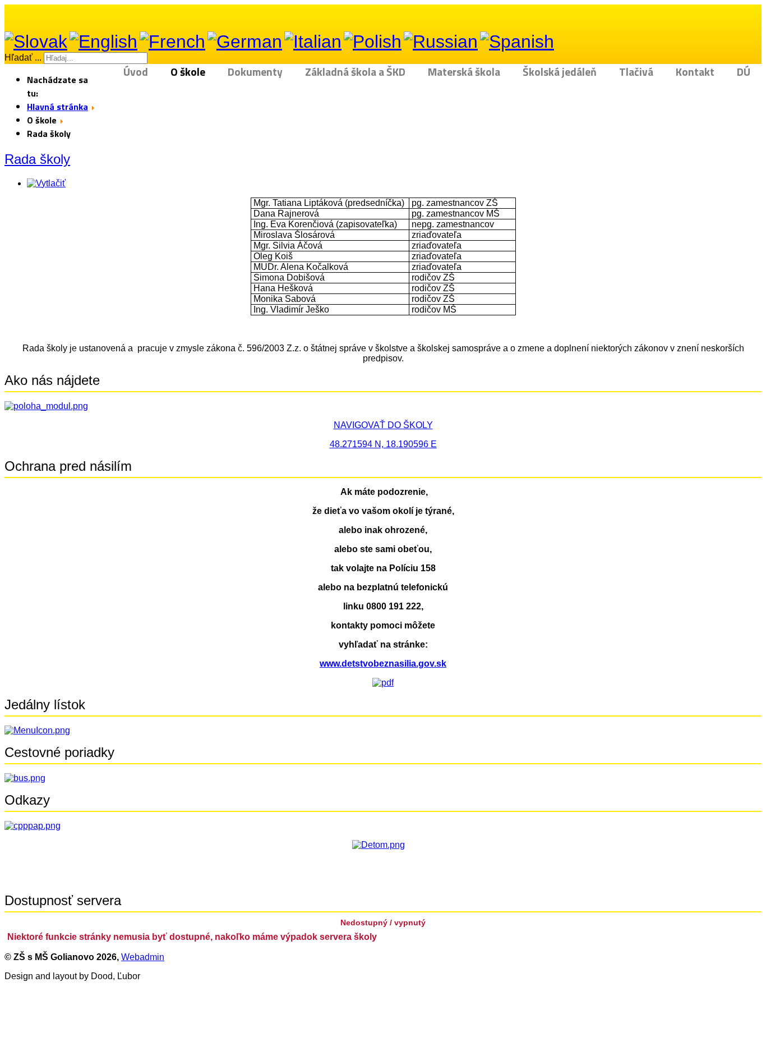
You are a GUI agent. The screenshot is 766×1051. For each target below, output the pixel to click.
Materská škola (464, 72)
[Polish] (373, 41)
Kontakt (695, 72)
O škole (187, 72)
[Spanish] (517, 41)
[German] (244, 41)
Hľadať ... (22, 57)
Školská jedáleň (560, 72)
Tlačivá (636, 72)
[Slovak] (35, 41)
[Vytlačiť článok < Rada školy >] (46, 183)
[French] (172, 41)
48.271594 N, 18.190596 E (383, 444)
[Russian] (441, 41)
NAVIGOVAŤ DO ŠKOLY (383, 425)
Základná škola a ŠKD (355, 72)
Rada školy (37, 159)
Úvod (135, 72)
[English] (103, 41)
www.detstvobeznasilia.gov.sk (383, 663)
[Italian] (313, 41)
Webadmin (142, 957)
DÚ (743, 72)
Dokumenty (255, 72)
